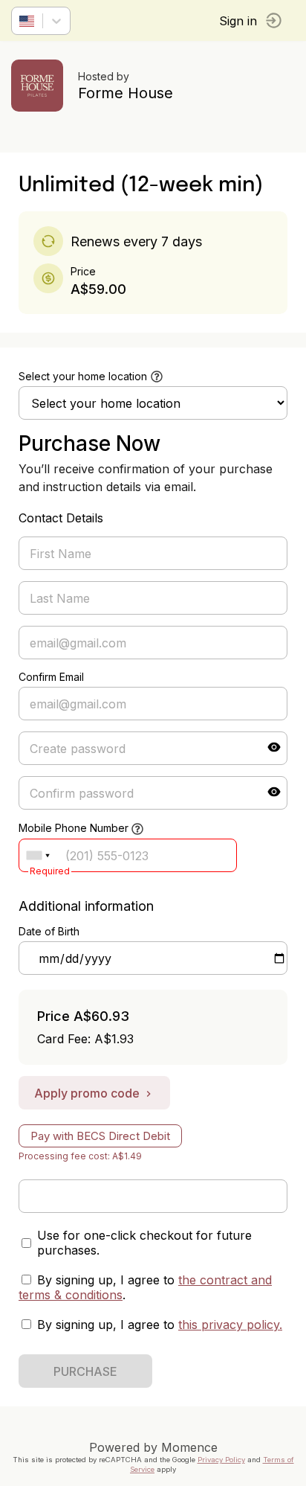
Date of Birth (49, 931)
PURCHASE (85, 1371)
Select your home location (83, 376)
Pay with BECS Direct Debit (100, 1136)
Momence (189, 1447)
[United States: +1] (37, 855)
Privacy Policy (221, 1459)
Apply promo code (87, 1093)
